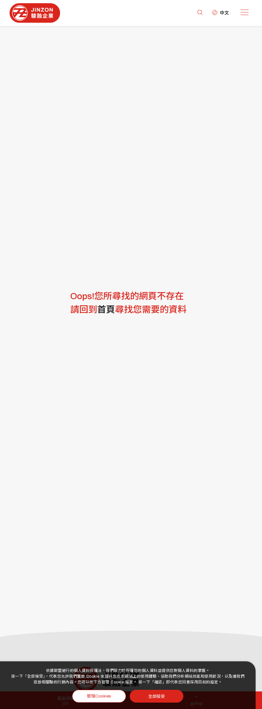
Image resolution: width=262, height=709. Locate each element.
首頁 (106, 310)
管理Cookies (99, 696)
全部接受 (156, 696)
